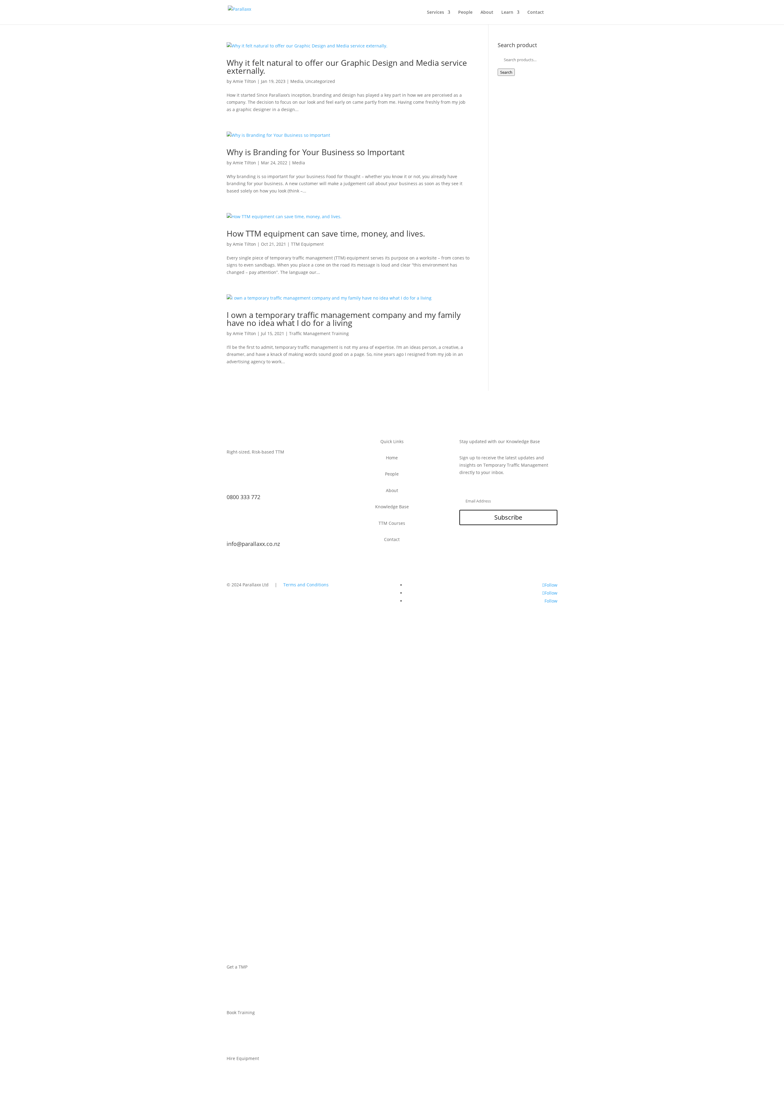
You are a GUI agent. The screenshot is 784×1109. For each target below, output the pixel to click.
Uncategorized (320, 81)
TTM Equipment (307, 244)
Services (435, 12)
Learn (507, 12)
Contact (535, 12)
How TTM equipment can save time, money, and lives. (326, 233)
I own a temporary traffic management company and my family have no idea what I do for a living (344, 318)
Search (506, 72)
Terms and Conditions (306, 585)
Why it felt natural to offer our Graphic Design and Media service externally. (347, 66)
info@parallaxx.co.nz (253, 543)
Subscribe (508, 517)
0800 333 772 (243, 497)
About (487, 12)
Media (296, 81)
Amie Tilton (244, 81)
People (465, 12)
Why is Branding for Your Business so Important (316, 152)
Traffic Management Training (319, 333)
